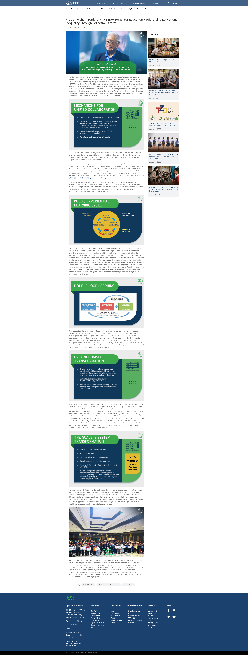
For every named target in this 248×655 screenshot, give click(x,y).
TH (173, 3)
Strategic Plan (153, 622)
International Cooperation (95, 614)
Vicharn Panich (128, 585)
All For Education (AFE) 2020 (133, 616)
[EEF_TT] (169, 615)
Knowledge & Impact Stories (116, 614)
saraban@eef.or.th (72, 632)
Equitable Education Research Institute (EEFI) (98, 625)
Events (113, 618)
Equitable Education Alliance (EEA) (134, 621)
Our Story (151, 615)
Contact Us (152, 627)
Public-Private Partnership (96, 619)
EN (176, 3)
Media (113, 622)
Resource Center (117, 620)
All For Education (88, 585)
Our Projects (95, 611)
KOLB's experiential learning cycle (108, 585)
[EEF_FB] (169, 609)
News (112, 611)
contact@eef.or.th (72, 641)
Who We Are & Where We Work (153, 612)
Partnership (152, 625)
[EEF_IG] (174, 609)
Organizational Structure (153, 619)
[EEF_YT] (174, 615)
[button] (168, 3)
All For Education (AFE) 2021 (133, 612)
